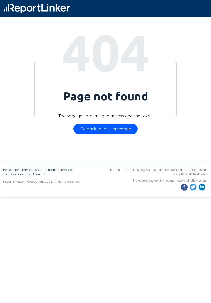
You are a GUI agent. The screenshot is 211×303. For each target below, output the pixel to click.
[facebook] (184, 190)
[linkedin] (202, 190)
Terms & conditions (16, 174)
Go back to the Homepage (105, 128)
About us (39, 174)
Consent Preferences (59, 170)
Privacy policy (32, 170)
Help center (11, 170)
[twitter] (193, 190)
